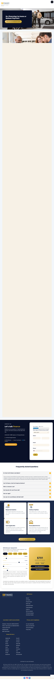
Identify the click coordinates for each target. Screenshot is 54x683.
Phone (34, 448)
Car (5, 553)
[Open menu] (52, 2)
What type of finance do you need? (41, 429)
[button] (27, 473)
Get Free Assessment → (11, 444)
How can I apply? (6, 493)
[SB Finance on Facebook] (24, 678)
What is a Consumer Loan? (9, 486)
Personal (15, 553)
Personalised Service (34, 525)
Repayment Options (11, 510)
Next (35, 454)
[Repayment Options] (8, 506)
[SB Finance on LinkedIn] (29, 678)
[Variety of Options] (31, 506)
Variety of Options (34, 510)
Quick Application (10, 525)
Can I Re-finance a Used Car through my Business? (14, 483)
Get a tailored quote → (40, 566)
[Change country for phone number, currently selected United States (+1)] (34, 451)
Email (34, 442)
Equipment (25, 553)
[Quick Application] (8, 522)
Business (20, 553)
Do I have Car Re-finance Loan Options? (11, 473)
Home (10, 553)
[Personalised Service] (31, 522)
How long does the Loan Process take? (11, 490)
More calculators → (40, 569)
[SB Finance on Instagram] (27, 678)
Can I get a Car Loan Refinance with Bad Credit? (13, 497)
